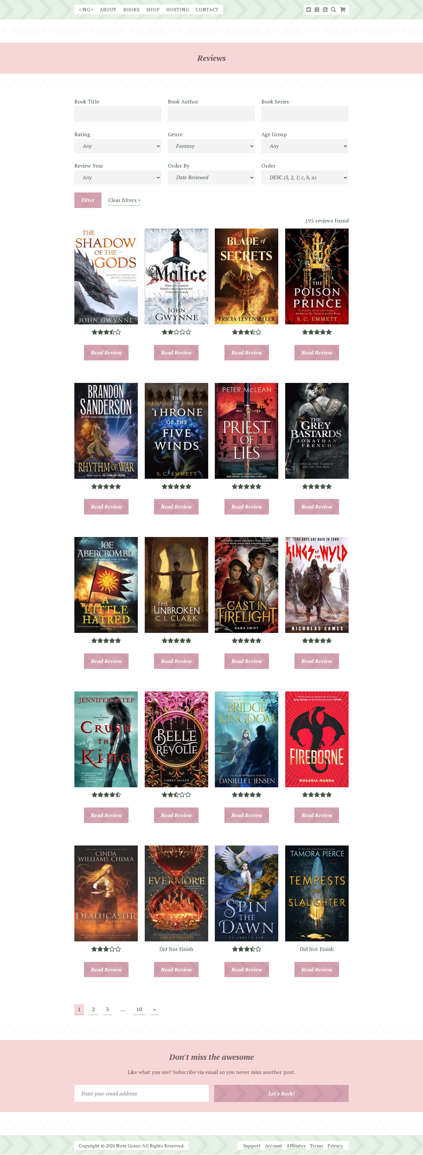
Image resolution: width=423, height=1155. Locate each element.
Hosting (177, 9)
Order (268, 165)
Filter (88, 200)
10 (139, 1009)
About (108, 9)
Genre (175, 134)
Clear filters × (124, 200)
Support (252, 1145)
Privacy (335, 1145)
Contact (207, 9)
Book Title (86, 101)
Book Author (183, 101)
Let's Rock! (281, 1093)
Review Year (88, 165)
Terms (316, 1145)
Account (273, 1145)
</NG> (86, 9)
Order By (178, 165)
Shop (153, 9)
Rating (82, 134)
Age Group (274, 134)
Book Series (275, 101)
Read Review (106, 352)
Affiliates (296, 1145)
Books (131, 9)
